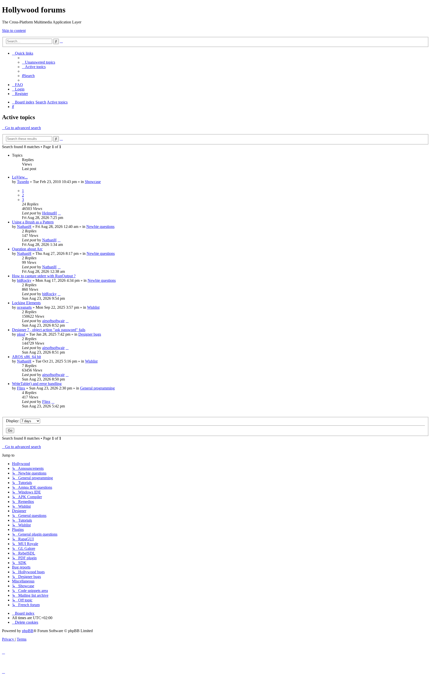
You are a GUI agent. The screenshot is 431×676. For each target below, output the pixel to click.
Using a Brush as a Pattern (33, 222)
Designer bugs (89, 334)
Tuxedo (23, 182)
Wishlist (93, 307)
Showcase (93, 182)
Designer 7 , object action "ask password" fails (48, 330)
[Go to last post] (59, 213)
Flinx (21, 388)
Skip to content (14, 30)
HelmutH (49, 213)
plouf (21, 334)
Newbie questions (100, 226)
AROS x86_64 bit (26, 357)
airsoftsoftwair (53, 321)
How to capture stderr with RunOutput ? (44, 276)
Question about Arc (27, 249)
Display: (13, 421)
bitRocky (24, 280)
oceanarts (24, 307)
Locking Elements (26, 303)
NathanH (24, 226)
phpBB (27, 631)
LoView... (20, 177)
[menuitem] (38, 62)
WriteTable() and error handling (37, 384)
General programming (97, 388)
